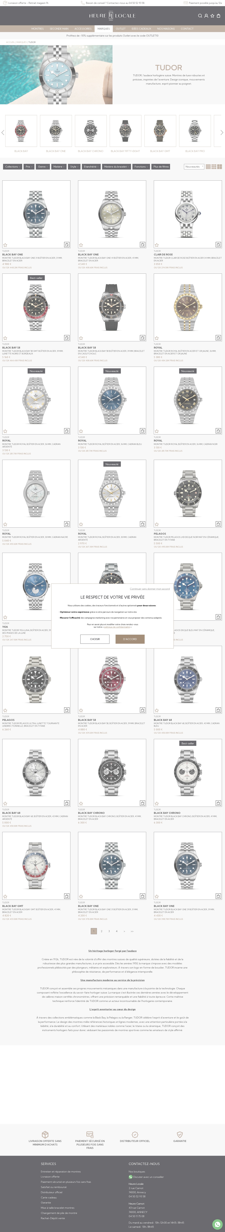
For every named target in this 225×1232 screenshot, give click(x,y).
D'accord (130, 639)
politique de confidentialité (117, 627)
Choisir (95, 639)
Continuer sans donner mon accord (150, 588)
